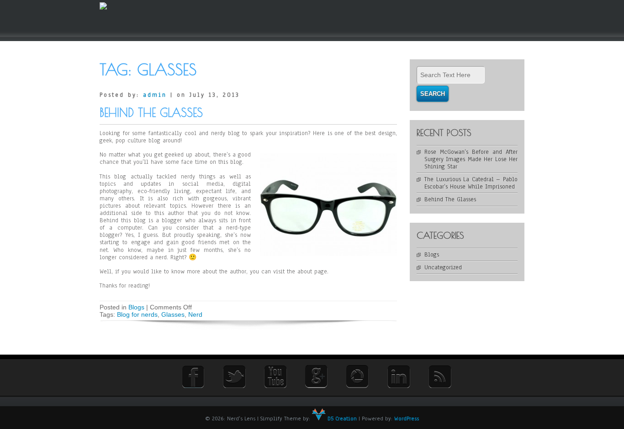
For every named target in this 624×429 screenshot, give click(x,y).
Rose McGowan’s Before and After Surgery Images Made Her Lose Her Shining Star (471, 159)
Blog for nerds (137, 314)
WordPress (406, 418)
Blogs (136, 307)
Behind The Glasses (151, 112)
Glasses (173, 314)
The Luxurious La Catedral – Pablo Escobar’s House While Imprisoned (471, 183)
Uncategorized (443, 267)
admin (155, 95)
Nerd (195, 314)
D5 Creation (341, 418)
